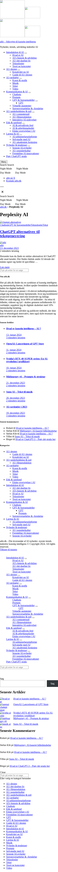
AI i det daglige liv (21, 60)
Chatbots (16, 94)
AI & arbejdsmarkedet (23, 128)
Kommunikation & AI (17, 91)
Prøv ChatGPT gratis (16, 156)
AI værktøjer (12, 77)
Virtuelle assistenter (21, 105)
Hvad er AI (17, 55)
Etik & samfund (14, 122)
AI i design (11, 69)
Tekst (15, 86)
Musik (15, 83)
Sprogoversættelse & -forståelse (27, 108)
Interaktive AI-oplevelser (24, 119)
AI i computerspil (20, 114)
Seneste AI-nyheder (22, 148)
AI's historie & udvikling (24, 490)
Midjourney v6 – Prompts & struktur (31, 718)
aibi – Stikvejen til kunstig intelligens (18, 41)
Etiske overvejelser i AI (23, 131)
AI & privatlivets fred (22, 125)
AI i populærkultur (21, 150)
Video (15, 88)
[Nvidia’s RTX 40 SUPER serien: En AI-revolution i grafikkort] (5, 714)
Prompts (16, 97)
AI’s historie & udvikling (24, 58)
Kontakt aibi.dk (13, 180)
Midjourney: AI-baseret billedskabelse (38, 431)
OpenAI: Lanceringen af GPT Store (30, 704)
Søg (2, 678)
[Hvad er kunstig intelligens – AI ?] (5, 700)
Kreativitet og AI (20, 72)
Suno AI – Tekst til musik (27, 436)
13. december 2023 (9, 248)
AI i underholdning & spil (18, 111)
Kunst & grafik (19, 80)
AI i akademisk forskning (24, 142)
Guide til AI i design (22, 74)
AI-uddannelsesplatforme (24, 136)
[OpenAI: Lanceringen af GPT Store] (5, 707)
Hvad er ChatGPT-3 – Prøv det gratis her (35, 439)
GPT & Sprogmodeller (23, 100)
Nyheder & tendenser (16, 145)
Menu (3, 162)
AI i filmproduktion (21, 117)
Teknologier (18, 63)
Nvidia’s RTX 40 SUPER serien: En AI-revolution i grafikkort (33, 714)
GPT (21, 103)
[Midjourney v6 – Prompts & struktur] (5, 720)
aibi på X (10, 178)
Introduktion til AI (15, 52)
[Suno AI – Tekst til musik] (5, 725)
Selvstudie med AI (21, 139)
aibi (2, 245)
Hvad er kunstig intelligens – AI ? (32, 428)
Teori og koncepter (21, 66)
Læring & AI (12, 133)
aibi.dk (3, 207)
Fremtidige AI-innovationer (25, 153)
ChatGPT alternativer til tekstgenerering (20, 234)
